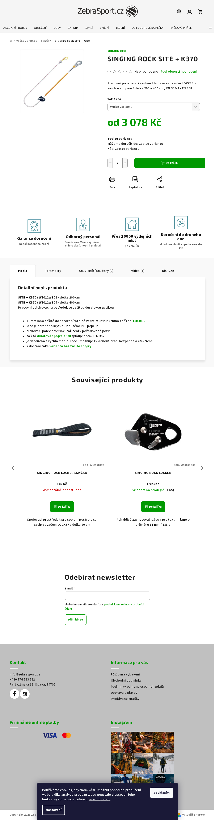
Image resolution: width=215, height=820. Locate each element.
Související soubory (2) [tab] (96, 271)
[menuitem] (15, 28)
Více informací (99, 799)
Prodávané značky (125, 698)
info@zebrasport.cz (25, 674)
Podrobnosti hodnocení (179, 71)
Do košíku (172, 163)
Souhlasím (161, 792)
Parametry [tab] (53, 271)
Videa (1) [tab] (138, 271)
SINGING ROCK (117, 51)
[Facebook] (14, 694)
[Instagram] (25, 694)
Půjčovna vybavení (125, 674)
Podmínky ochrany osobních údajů (137, 686)
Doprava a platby (124, 692)
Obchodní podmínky (126, 680)
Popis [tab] (22, 271)
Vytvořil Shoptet (193, 815)
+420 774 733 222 (22, 679)
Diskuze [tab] (168, 271)
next (202, 468)
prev (13, 468)
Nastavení (53, 810)
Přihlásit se (75, 620)
